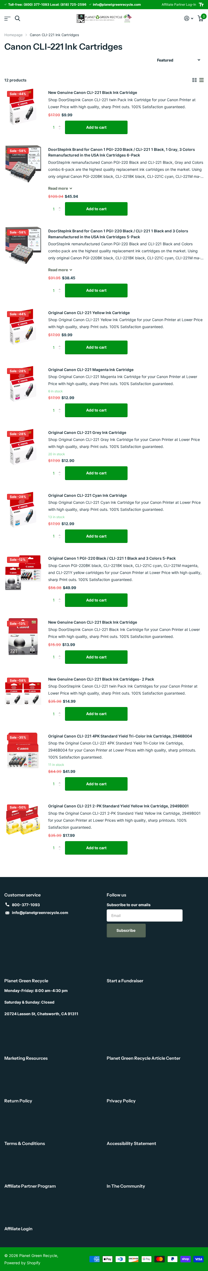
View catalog (7, 18)
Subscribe (126, 930)
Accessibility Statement (131, 1143)
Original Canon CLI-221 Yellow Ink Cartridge (89, 312)
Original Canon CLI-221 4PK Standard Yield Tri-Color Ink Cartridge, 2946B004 (120, 736)
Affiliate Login (18, 1228)
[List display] (201, 80)
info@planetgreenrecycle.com (40, 912)
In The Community (126, 1186)
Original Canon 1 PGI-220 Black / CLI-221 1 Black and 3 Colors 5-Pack (112, 558)
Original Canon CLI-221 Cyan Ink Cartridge (87, 495)
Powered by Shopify (22, 1262)
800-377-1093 (26, 904)
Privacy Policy (121, 1100)
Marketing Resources (26, 1058)
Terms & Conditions (24, 1143)
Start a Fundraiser (125, 980)
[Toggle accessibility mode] (201, 4)
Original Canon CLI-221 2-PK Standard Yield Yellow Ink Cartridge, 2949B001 (118, 806)
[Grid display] (194, 80)
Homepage (13, 35)
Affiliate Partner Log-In (179, 4)
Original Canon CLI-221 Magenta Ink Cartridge (91, 369)
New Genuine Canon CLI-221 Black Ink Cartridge (92, 92)
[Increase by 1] (61, 122)
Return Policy (18, 1100)
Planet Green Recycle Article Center (143, 1058)
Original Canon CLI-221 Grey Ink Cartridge (87, 432)
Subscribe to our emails (129, 904)
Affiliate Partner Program (30, 1186)
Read (58, 188)
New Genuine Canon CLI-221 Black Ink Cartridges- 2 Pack (101, 679)
